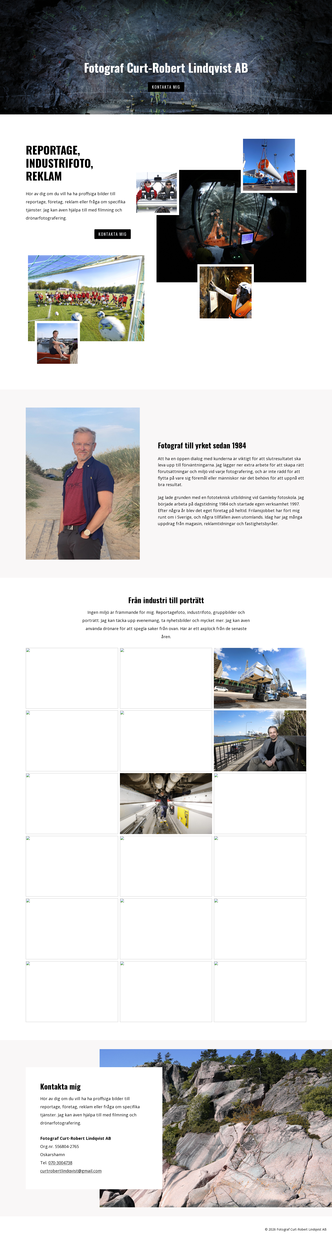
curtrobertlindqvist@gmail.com (71, 1170)
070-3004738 (60, 1162)
